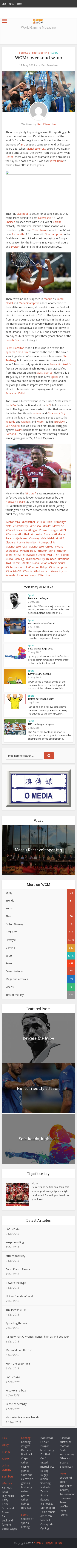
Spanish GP (14, 571)
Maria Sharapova (29, 303)
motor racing (47, 550)
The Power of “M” (16, 1309)
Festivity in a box (16, 1390)
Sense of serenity (16, 1404)
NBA (13, 405)
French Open (13, 340)
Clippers (26, 421)
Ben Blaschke (49, 65)
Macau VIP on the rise (19, 1350)
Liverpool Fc (48, 542)
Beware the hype (38, 598)
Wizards (10, 421)
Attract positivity (15, 1256)
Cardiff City (21, 526)
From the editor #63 (18, 1363)
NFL (48, 405)
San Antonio (13, 425)
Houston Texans (16, 501)
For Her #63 (13, 1229)
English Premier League (44, 530)
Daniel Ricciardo (17, 530)
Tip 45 (35, 1183)
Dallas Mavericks (54, 526)
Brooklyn (59, 421)
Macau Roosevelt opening (38, 849)
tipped (54, 376)
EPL (22, 144)
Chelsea (10, 222)
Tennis (28, 571)
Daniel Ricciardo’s (60, 364)
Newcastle (44, 218)
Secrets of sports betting (34, 52)
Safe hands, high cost (40, 648)
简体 (11, 3)
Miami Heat (29, 550)
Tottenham (39, 230)
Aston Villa (18, 234)
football (24, 534)
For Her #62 (13, 1377)
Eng (4, 3)
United (9, 157)
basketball (29, 522)
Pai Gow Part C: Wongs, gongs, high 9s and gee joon (38, 1336)
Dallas (19, 430)
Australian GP (45, 372)
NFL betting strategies (41, 724)
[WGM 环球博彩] (38, 20)
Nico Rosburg (15, 559)
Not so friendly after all (41, 623)
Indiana (37, 413)
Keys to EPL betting (39, 673)
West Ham (56, 161)
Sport (54, 52)
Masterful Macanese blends (22, 1417)
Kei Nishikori (50, 538)
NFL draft (30, 493)
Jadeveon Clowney (28, 538)
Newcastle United (35, 555)
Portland (11, 434)
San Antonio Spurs (54, 563)
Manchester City (36, 148)
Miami (40, 421)
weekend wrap (27, 575)
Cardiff (57, 222)
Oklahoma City (56, 413)
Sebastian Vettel (15, 393)
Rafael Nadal (31, 563)
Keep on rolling (15, 1242)
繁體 (19, 3)
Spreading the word (17, 1323)
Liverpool (22, 213)
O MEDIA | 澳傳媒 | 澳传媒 (47, 1543)
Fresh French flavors (18, 1269)
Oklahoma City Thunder (41, 559)
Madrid (48, 299)
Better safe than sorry (41, 699)
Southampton (53, 234)
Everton (15, 246)
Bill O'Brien (45, 522)
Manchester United (41, 546)
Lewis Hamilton (15, 348)
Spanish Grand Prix (17, 352)
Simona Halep (38, 567)
